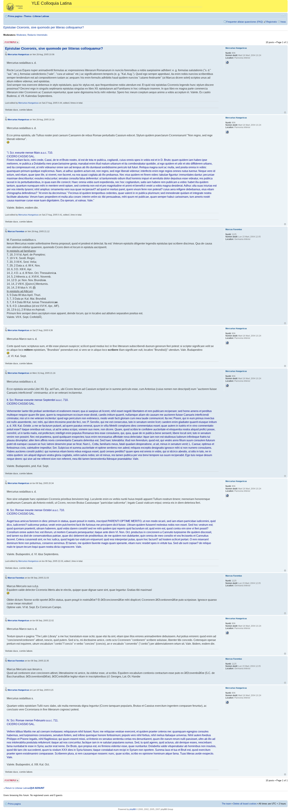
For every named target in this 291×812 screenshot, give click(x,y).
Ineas (283, 22)
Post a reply (9, 41)
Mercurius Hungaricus (18, 54)
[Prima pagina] (17, 6)
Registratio (271, 22)
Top (285, 112)
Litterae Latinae (41, 16)
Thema (27, 16)
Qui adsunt (37, 788)
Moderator (21, 35)
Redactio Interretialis (37, 35)
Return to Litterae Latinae (17, 788)
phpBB (133, 809)
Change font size (283, 15)
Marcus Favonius (16, 231)
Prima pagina (15, 16)
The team (226, 803)
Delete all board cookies (245, 803)
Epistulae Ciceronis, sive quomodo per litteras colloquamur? (43, 27)
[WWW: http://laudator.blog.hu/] (227, 62)
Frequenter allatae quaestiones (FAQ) (244, 22)
